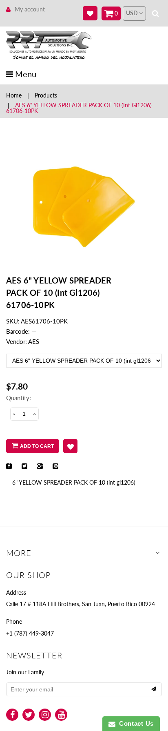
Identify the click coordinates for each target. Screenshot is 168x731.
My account (30, 9)
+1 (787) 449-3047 (30, 633)
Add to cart (37, 446)
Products (46, 95)
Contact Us (134, 723)
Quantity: (18, 397)
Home (14, 95)
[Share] (9, 466)
